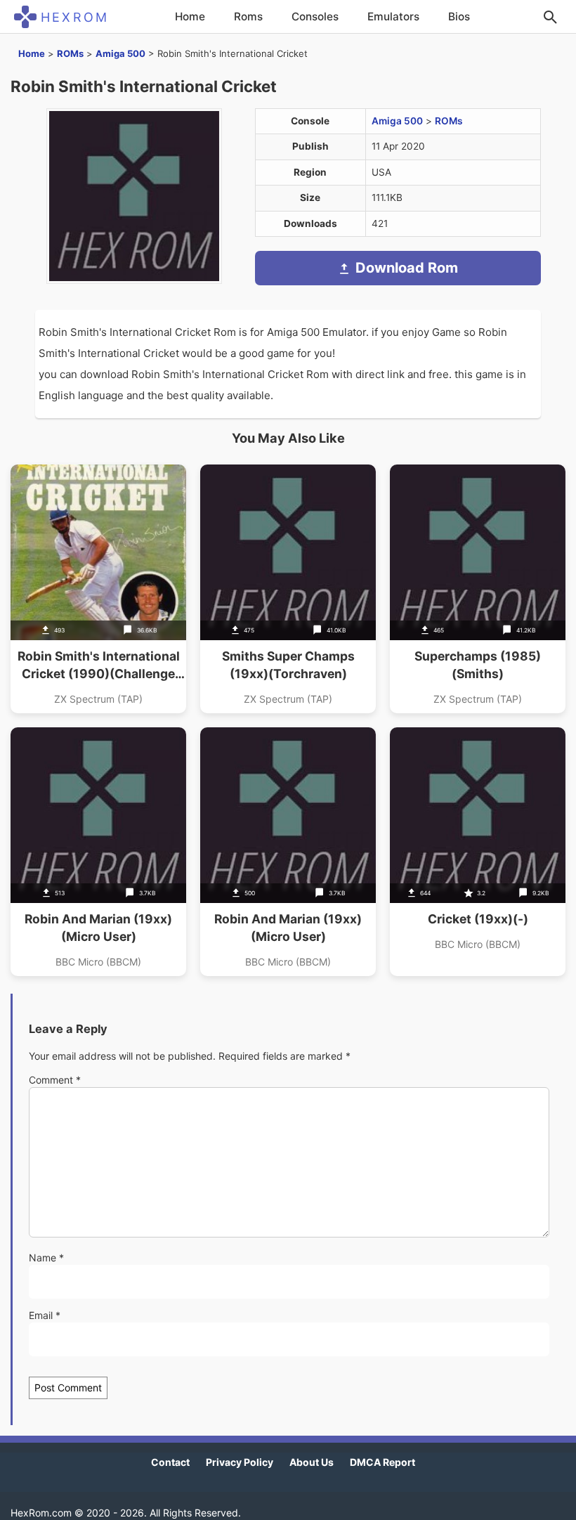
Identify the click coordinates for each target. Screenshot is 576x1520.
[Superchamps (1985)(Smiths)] (477, 589)
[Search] (550, 17)
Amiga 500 (120, 53)
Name (46, 1258)
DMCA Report (382, 1462)
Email (44, 1315)
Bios (459, 16)
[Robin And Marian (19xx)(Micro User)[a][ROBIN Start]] (288, 851)
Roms (248, 16)
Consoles (315, 16)
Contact (170, 1462)
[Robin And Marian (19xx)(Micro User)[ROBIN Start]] (98, 851)
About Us (311, 1462)
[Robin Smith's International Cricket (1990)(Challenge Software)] (98, 589)
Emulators (393, 16)
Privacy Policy (239, 1462)
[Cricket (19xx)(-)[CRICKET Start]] (477, 851)
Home (190, 16)
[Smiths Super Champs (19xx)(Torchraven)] (288, 589)
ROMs (70, 53)
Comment (55, 1080)
